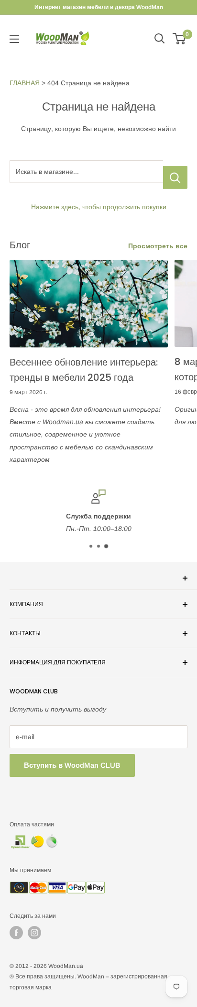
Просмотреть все (157, 246)
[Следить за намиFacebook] (16, 932)
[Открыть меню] (14, 39)
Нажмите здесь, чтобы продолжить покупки (98, 207)
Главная (25, 83)
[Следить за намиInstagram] (34, 932)
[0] (180, 38)
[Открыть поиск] (159, 38)
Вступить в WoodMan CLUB (72, 765)
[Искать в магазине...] (175, 177)
